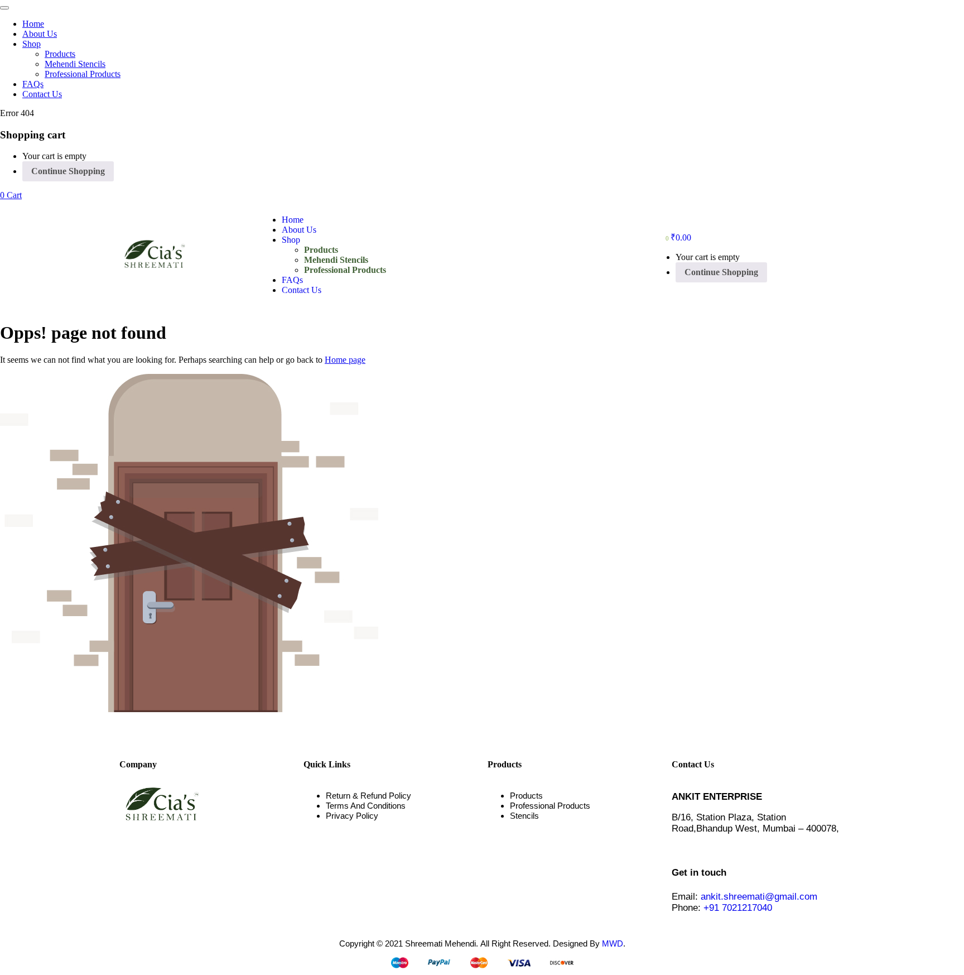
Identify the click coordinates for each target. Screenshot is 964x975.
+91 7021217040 (737, 907)
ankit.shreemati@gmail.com (759, 896)
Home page (345, 359)
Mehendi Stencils (75, 64)
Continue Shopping (68, 171)
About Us (39, 34)
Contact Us (42, 94)
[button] (11, 195)
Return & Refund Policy (368, 795)
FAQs (33, 84)
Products (60, 54)
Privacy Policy (352, 815)
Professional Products (82, 74)
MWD (612, 943)
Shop (31, 44)
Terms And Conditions (366, 805)
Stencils (524, 815)
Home (33, 23)
